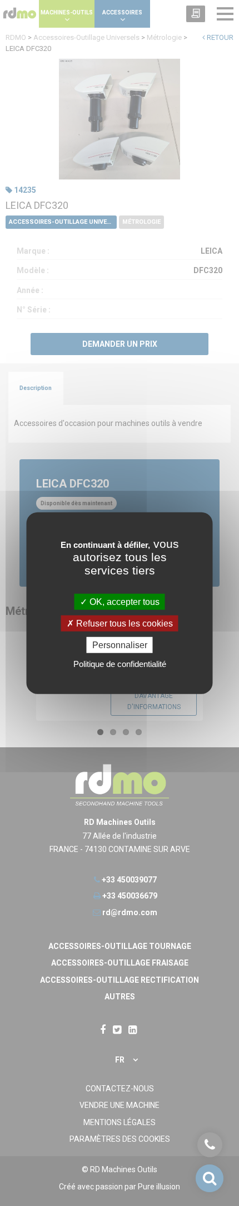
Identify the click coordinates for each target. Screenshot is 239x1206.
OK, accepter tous (123, 601)
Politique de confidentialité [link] (119, 664)
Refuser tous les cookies (123, 623)
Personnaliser (119, 645)
